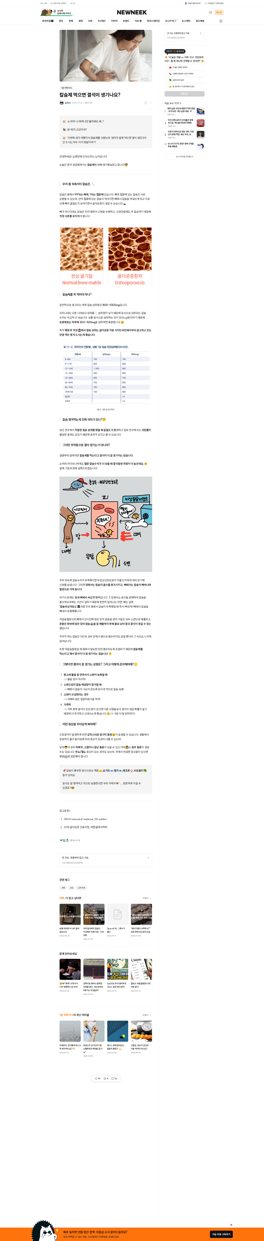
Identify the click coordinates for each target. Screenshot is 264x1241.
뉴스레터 (186, 20)
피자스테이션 (153, 20)
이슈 (137, 20)
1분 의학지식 (66, 88)
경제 (71, 20)
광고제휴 (200, 20)
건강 (71, 887)
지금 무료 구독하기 (221, 1234)
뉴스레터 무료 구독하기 (58, 3)
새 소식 (72, 3)
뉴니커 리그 (170, 20)
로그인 (219, 12)
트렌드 (126, 20)
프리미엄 (46, 20)
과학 (63, 887)
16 (116, 1078)
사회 (90, 20)
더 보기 (145, 898)
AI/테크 (102, 20)
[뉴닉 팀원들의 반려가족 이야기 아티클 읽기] (56, 12)
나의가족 (81, 887)
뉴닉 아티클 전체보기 (184, 156)
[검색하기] (210, 12)
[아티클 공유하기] (145, 102)
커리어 (114, 20)
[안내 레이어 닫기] (231, 1224)
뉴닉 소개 (43, 3)
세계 (80, 20)
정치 (61, 20)
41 (99, 1078)
